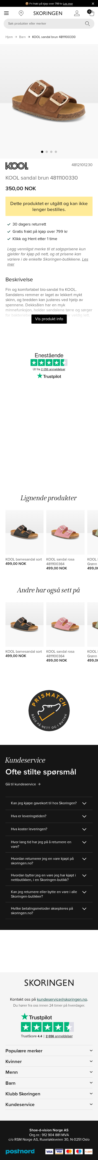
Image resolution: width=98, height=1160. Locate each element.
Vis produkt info (49, 319)
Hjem (9, 37)
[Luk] (93, 3)
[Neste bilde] (89, 101)
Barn (22, 37)
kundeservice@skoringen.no (62, 999)
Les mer (68, 3)
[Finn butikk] (21, 13)
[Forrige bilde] (9, 101)
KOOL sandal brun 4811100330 (54, 37)
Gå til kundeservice (20, 784)
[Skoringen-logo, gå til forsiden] (48, 13)
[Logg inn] (77, 13)
